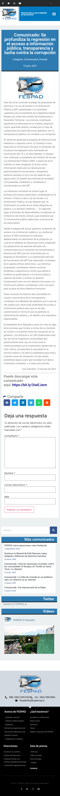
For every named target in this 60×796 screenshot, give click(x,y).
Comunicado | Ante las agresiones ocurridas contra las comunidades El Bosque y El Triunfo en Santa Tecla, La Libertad (29, 566)
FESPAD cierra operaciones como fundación (25, 545)
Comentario (11, 436)
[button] (54, 14)
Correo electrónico (15, 485)
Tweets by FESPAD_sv (15, 604)
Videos (48, 611)
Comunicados (31, 59)
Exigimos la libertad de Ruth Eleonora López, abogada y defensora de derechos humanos (25, 554)
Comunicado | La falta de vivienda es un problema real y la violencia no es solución (28, 578)
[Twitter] (8, 3)
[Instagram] (14, 3)
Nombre (9, 473)
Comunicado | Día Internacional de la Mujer (25, 587)
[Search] (53, 530)
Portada (43, 59)
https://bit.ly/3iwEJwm (29, 385)
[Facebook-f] (3, 3)
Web (6, 497)
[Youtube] (20, 3)
